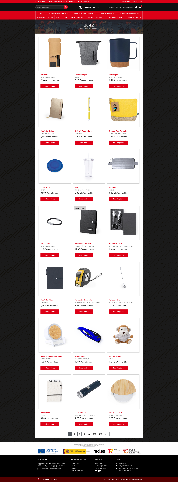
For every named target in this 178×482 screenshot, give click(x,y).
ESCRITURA (99, 17)
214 (106, 434)
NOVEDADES (41, 17)
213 (100, 434)
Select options (50, 86)
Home (81, 29)
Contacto (130, 7)
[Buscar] (66, 7)
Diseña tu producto (107, 13)
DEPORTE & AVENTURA (77, 17)
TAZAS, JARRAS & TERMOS (115, 17)
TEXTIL (65, 17)
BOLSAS (90, 17)
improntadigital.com (136, 479)
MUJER (50, 17)
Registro (118, 7)
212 (94, 434)
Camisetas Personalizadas (58, 13)
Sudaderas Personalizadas (83, 13)
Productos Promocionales (129, 13)
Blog (124, 7)
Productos (111, 7)
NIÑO (57, 17)
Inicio (40, 13)
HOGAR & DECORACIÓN (134, 17)
